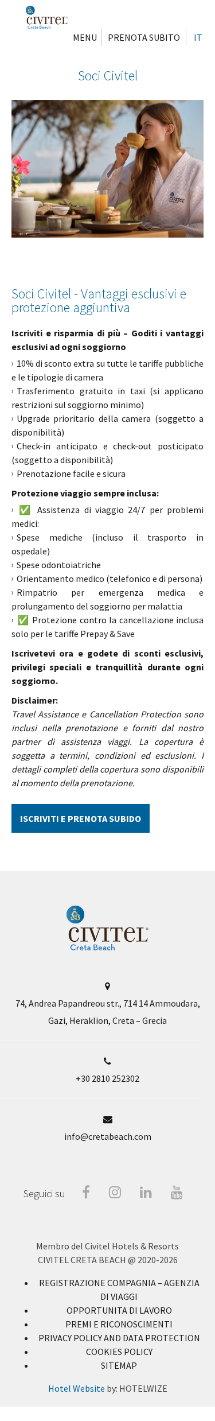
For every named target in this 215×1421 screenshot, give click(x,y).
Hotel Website (76, 1388)
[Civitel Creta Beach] (47, 17)
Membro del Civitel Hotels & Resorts (107, 1246)
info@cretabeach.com (107, 1136)
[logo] (107, 947)
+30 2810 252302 (107, 1078)
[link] (119, 1310)
